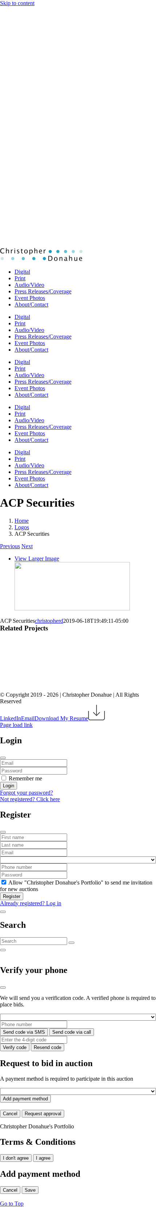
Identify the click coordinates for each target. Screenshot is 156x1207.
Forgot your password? (26, 793)
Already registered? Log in (30, 903)
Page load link (16, 725)
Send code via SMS (24, 1032)
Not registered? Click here (30, 799)
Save (30, 1190)
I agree (43, 1158)
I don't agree (16, 1158)
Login (8, 785)
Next (27, 546)
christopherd (49, 621)
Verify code (14, 1047)
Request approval (43, 1113)
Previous (10, 546)
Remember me (25, 778)
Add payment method (25, 1098)
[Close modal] (3, 758)
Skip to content (17, 3)
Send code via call (71, 1032)
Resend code (47, 1047)
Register (11, 896)
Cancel (10, 1113)
